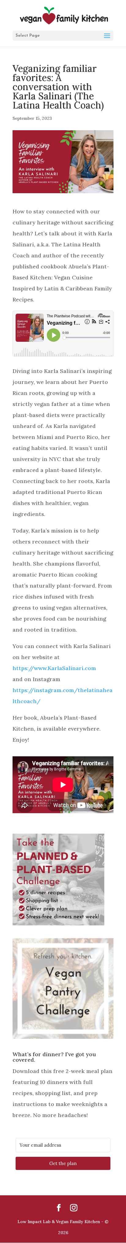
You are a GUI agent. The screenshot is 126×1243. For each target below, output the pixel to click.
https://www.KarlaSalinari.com (54, 668)
